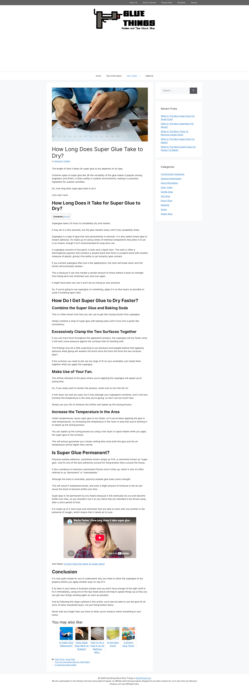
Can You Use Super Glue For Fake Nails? (72, 662)
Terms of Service (149, 3)
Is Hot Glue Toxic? (113, 644)
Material (149, 76)
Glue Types (132, 76)
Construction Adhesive (172, 174)
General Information (171, 178)
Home (98, 76)
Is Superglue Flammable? (66, 665)
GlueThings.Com (143, 678)
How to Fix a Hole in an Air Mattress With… (97, 647)
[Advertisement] (124, 52)
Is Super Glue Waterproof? (66, 644)
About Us (133, 3)
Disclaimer (181, 3)
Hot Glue (165, 196)
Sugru (164, 209)
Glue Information (114, 76)
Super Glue (70, 659)
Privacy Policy (166, 3)
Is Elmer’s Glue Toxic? (128, 644)
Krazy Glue (166, 200)
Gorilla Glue (167, 192)
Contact (194, 3)
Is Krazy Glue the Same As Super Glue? (84, 564)
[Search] (193, 91)
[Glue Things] (124, 19)
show (66, 217)
